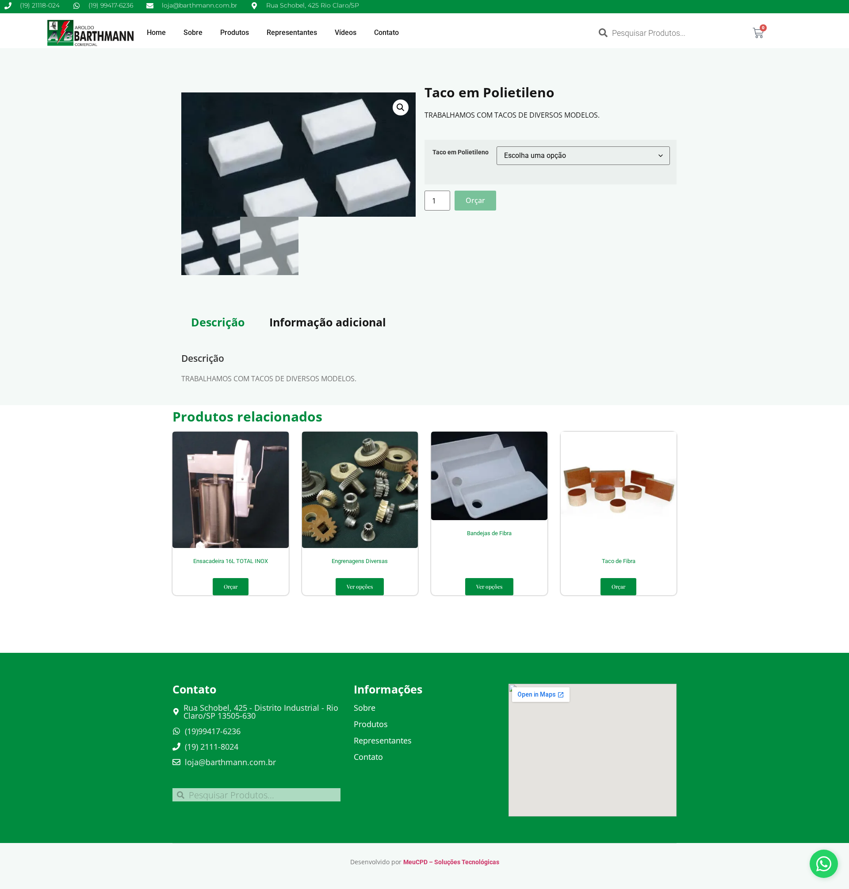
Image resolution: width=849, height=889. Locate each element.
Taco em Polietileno (460, 152)
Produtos (234, 32)
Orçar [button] (230, 586)
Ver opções (360, 586)
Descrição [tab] (218, 322)
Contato (386, 32)
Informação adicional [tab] (327, 322)
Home (156, 32)
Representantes (292, 32)
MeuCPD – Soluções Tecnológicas (451, 862)
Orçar (475, 200)
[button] (401, 107)
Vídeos (345, 32)
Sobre (193, 32)
